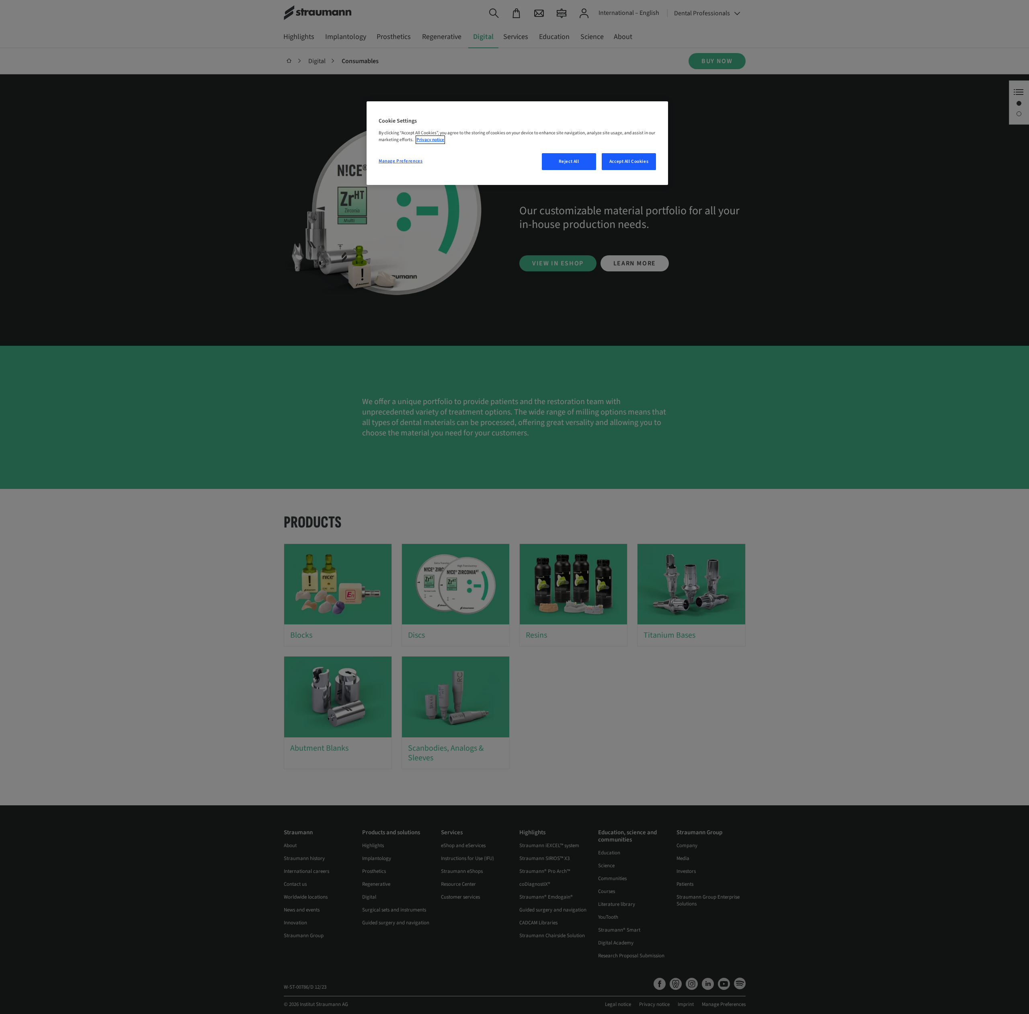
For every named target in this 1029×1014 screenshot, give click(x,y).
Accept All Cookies (628, 161)
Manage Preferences (400, 161)
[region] (517, 143)
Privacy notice (430, 139)
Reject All (569, 161)
